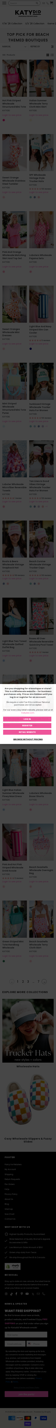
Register (27, 725)
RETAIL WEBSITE (27, 732)
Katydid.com (27, 712)
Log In (27, 719)
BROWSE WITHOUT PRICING (28, 739)
